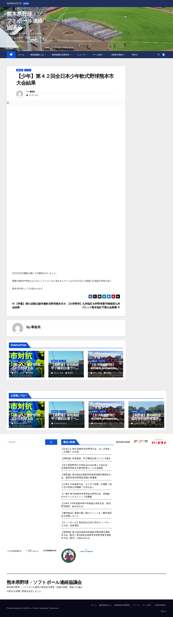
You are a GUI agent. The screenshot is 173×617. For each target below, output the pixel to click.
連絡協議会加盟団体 (61, 54)
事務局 (32, 91)
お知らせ (19, 70)
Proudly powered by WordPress (19, 608)
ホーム (21, 54)
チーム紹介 (98, 54)
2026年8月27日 (20, 423)
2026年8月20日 (60, 423)
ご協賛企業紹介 (117, 54)
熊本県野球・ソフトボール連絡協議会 (25, 21)
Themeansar (53, 608)
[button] (159, 54)
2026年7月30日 (140, 423)
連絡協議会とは (37, 54)
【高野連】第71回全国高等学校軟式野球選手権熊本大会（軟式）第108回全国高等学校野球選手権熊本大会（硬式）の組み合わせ (86, 535)
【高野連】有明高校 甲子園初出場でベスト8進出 (66, 368)
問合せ (135, 54)
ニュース (81, 54)
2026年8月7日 (100, 423)
